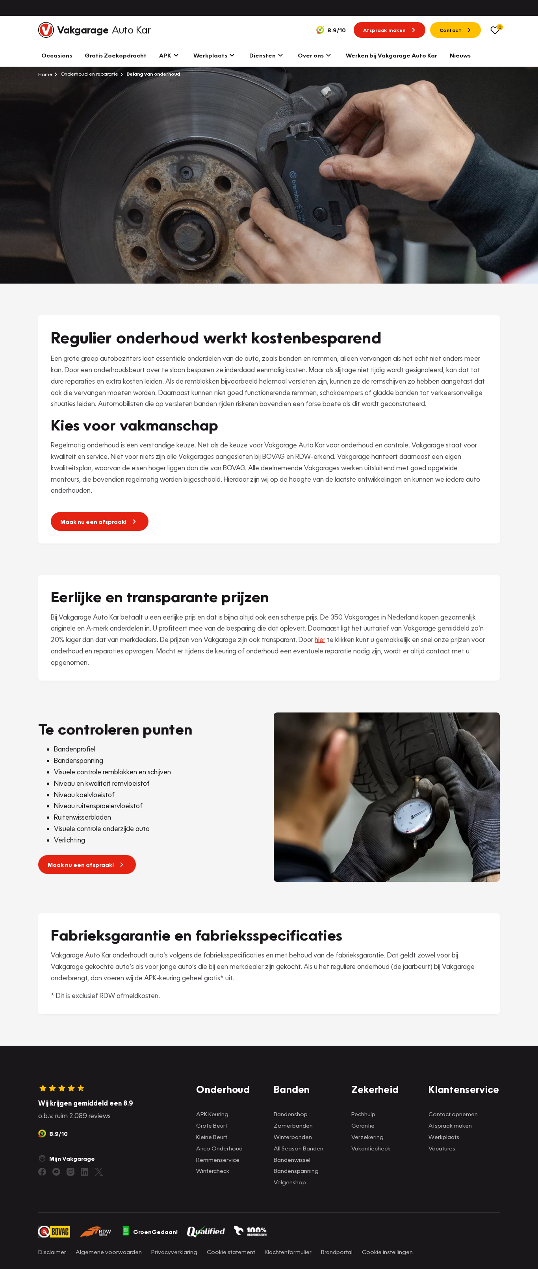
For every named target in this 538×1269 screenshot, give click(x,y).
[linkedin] (85, 1172)
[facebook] (42, 1172)
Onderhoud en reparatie (88, 73)
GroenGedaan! (155, 1231)
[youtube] (56, 1172)
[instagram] (70, 1172)
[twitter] (99, 1172)
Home (45, 74)
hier (320, 639)
